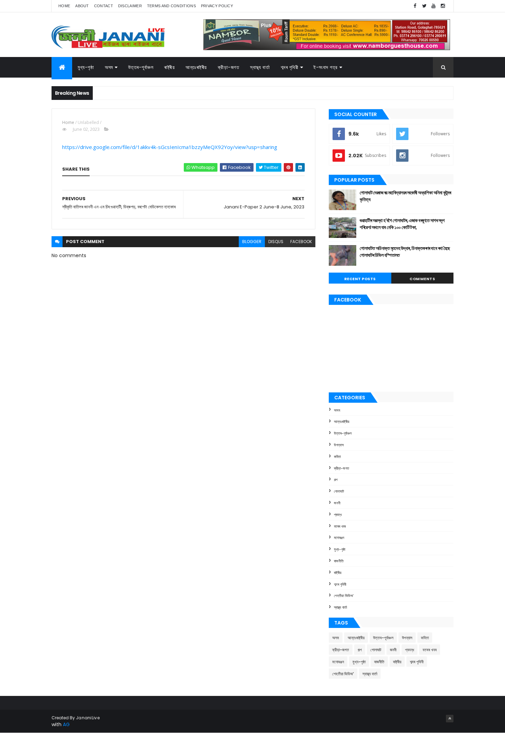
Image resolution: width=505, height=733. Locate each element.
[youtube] (433, 6)
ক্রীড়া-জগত (228, 67)
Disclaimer (130, 6)
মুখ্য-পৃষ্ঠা (86, 67)
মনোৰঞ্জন (339, 537)
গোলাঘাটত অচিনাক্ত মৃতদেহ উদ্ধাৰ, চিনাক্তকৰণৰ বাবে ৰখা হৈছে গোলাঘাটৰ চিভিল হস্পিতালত (405, 252)
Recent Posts (360, 279)
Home (64, 6)
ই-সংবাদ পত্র (325, 67)
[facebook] (415, 6)
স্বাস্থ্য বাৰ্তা (260, 67)
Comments (422, 279)
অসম (109, 67)
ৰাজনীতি (339, 561)
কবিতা (337, 456)
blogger (251, 241)
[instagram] (443, 6)
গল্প (335, 479)
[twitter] (424, 6)
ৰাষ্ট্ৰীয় (169, 67)
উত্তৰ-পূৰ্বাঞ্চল (141, 67)
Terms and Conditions (171, 6)
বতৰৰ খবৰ (340, 526)
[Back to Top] (449, 718)
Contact (103, 6)
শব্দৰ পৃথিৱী (289, 67)
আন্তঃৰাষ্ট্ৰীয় (341, 421)
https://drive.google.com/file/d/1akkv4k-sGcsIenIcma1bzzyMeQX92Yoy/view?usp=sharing (169, 147)
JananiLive (88, 718)
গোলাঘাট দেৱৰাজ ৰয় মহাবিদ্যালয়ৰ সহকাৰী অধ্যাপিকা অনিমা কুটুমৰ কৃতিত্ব (405, 196)
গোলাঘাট (339, 491)
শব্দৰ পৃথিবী (340, 584)
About (82, 6)
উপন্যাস (339, 445)
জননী (337, 503)
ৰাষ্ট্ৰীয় (337, 572)
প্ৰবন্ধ (338, 514)
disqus (275, 241)
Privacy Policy (217, 6)
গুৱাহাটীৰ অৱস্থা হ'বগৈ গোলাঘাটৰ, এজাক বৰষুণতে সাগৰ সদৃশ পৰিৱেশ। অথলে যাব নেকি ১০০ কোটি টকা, (402, 224)
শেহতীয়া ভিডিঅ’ (344, 595)
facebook (301, 241)
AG (66, 724)
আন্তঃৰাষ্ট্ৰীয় (196, 67)
